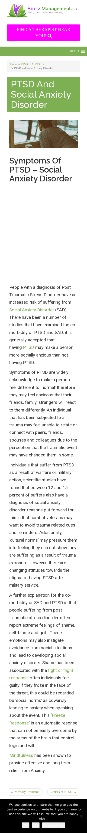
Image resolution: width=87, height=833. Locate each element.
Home (13, 64)
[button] (74, 51)
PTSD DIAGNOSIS (32, 64)
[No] (81, 816)
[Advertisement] (43, 238)
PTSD (28, 347)
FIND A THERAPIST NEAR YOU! (43, 32)
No (36, 825)
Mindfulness (21, 755)
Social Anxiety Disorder (31, 310)
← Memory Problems (24, 792)
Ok (26, 825)
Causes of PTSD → (64, 792)
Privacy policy (53, 825)
